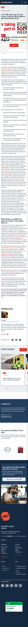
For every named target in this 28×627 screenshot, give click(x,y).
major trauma (12, 247)
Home (2, 50)
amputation (15, 249)
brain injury (22, 247)
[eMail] (2, 585)
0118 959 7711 (6, 417)
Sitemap (18, 572)
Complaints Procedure (21, 568)
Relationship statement (21, 574)
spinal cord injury (5, 249)
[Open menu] (25, 2)
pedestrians (11, 239)
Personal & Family (5, 568)
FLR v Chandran (20, 179)
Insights (6, 50)
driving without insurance (12, 271)
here (2, 297)
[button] (12, 339)
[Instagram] (20, 585)
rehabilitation (4, 254)
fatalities (3, 166)
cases (2, 281)
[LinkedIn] (11, 585)
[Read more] (12, 369)
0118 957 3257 (5, 557)
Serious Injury (5, 570)
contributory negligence (20, 236)
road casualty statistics (6, 68)
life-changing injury (5, 170)
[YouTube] (7, 585)
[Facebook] (16, 585)
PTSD (5, 247)
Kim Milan (3, 320)
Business (4, 566)
